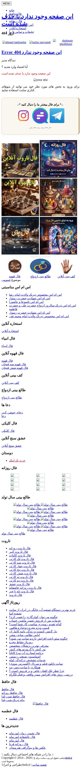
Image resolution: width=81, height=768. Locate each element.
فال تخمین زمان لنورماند (24, 733)
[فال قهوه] (20, 215)
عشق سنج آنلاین (12, 445)
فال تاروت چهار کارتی (22, 566)
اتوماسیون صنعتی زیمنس (24, 656)
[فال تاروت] (20, 176)
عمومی (6, 280)
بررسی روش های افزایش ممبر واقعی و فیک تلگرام (41, 674)
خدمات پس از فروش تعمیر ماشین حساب (35, 620)
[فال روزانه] (58, 176)
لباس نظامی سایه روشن (24, 635)
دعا (4, 416)
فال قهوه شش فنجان (15, 367)
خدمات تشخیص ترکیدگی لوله (27, 660)
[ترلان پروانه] (40, 42)
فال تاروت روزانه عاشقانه (25, 587)
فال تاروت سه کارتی (22, 562)
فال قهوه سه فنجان (14, 364)
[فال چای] (20, 253)
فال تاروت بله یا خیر (21, 591)
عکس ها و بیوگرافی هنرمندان (27, 747)
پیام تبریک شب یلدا (13, 700)
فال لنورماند (16, 740)
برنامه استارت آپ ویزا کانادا (26, 653)
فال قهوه (7, 360)
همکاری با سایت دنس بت (24, 667)
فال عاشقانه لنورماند (22, 737)
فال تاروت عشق (19, 584)
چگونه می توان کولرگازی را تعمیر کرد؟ (33, 617)
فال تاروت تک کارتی (21, 559)
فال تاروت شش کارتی (23, 573)
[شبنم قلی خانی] (66, 44)
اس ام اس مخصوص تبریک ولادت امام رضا (35, 294)
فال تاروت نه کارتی (21, 577)
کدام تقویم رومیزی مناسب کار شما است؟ (35, 624)
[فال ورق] (58, 253)
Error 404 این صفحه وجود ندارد (32, 52)
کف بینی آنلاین (10, 382)
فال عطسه (16, 718)
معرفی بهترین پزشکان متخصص (29, 645)
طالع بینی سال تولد (13, 533)
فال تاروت (15, 595)
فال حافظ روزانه (12, 692)
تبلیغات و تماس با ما (21, 31)
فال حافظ (8, 689)
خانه (11, 10)
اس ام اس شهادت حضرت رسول (29, 298)
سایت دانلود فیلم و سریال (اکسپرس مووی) (36, 663)
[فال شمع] (58, 215)
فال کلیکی (8, 430)
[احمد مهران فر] (14, 42)
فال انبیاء (7, 346)
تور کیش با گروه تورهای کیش (27, 649)
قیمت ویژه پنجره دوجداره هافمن (29, 627)
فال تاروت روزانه (20, 548)
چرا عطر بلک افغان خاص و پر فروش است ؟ (36, 671)
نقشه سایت (39, 764)
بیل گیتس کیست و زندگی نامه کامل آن (33, 631)
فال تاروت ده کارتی (21, 580)
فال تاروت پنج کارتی (21, 569)
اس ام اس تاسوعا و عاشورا (26, 301)
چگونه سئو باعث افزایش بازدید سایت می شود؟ (38, 638)
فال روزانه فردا (18, 744)
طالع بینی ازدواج (12, 397)
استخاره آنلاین (17, 28)
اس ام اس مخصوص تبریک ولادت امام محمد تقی (39, 316)
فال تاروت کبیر (18, 551)
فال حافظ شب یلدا (13, 696)
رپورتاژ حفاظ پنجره (21, 642)
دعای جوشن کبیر (12, 412)
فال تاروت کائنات (20, 555)
